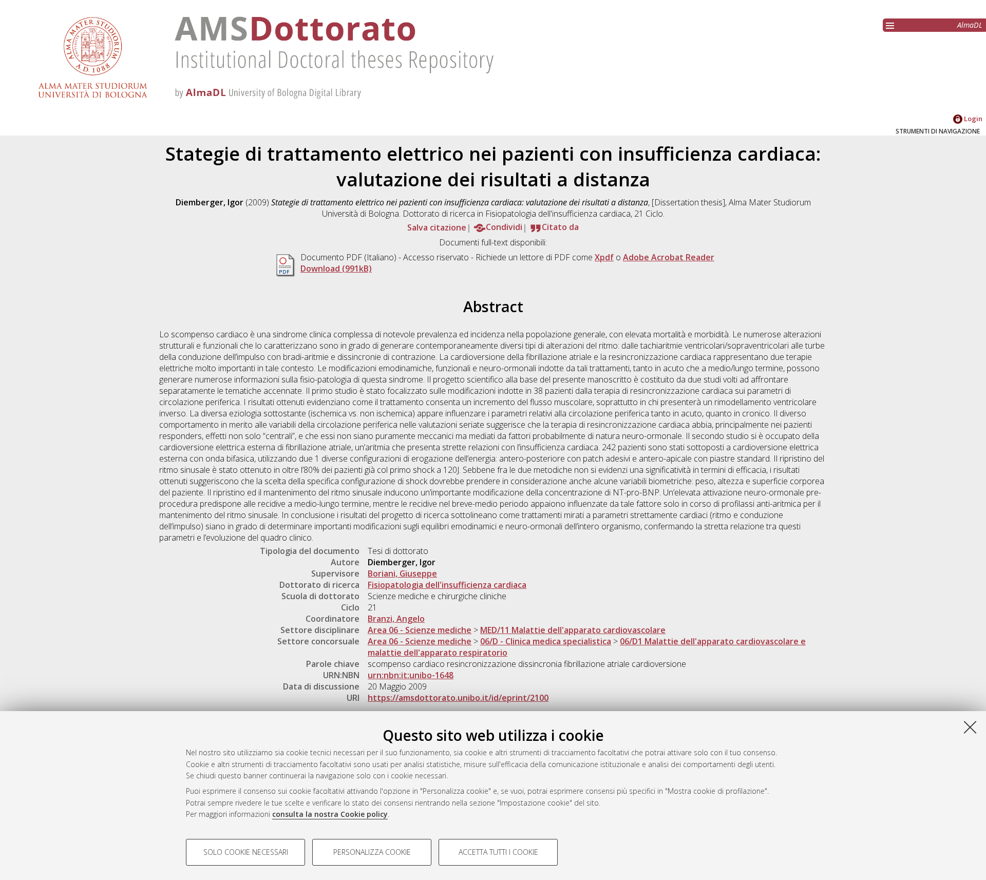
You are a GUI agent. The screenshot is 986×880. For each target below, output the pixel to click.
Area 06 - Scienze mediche (419, 630)
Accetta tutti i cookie (498, 852)
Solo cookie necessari (245, 852)
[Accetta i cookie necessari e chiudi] (970, 727)
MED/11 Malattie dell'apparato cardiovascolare (573, 630)
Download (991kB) (336, 268)
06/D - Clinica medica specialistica (545, 641)
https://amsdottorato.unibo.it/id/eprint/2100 (458, 697)
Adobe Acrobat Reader (668, 257)
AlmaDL (969, 25)
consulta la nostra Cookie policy (330, 814)
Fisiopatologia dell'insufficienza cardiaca (447, 584)
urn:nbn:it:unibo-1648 (410, 675)
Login (972, 118)
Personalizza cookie (372, 852)
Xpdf (604, 257)
